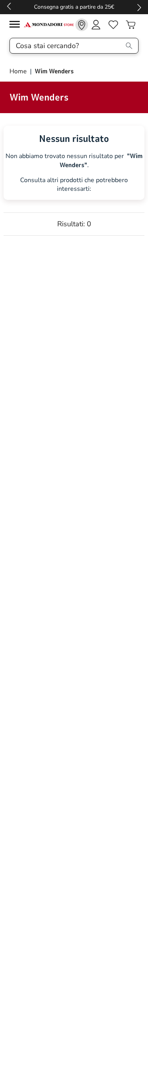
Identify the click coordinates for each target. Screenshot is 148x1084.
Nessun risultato (74, 138)
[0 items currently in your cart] (130, 25)
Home (18, 71)
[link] (81, 25)
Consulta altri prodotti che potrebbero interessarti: (74, 184)
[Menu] (16, 25)
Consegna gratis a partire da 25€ (74, 7)
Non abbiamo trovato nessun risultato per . (74, 160)
